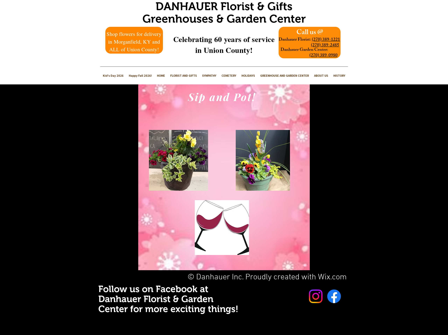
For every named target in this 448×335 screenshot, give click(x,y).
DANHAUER (188, 6)
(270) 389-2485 (325, 45)
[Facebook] (334, 296)
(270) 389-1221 (326, 40)
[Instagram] (316, 296)
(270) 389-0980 (323, 56)
